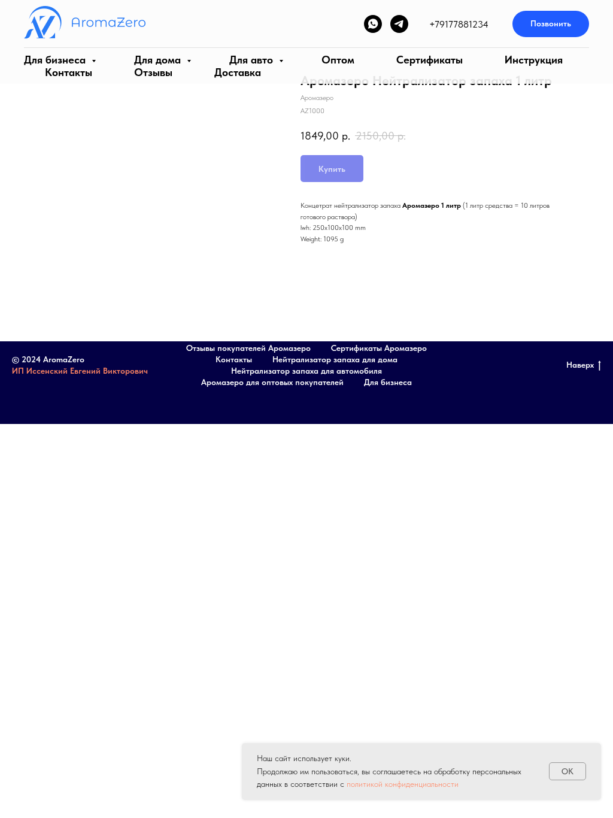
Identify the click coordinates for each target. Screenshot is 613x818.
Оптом (337, 59)
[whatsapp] (373, 24)
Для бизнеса (56, 59)
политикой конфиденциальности (403, 784)
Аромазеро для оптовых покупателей (272, 382)
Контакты (68, 72)
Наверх (580, 364)
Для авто (252, 59)
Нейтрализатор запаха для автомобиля (306, 370)
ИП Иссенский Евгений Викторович (80, 370)
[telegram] (399, 24)
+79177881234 (458, 24)
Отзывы (153, 72)
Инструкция (534, 59)
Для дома (159, 59)
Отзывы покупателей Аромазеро (248, 348)
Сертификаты (429, 59)
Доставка (237, 72)
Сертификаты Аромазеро (379, 348)
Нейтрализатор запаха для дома (334, 359)
